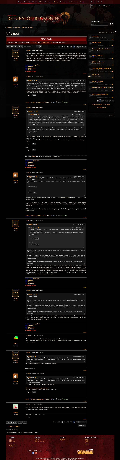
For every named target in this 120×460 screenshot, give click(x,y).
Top (86, 73)
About (82, 1)
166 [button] (83, 46)
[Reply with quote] (85, 50)
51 (17, 60)
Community (94, 37)
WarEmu (62, 440)
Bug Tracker (64, 1)
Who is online (13, 429)
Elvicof (15, 360)
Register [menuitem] (106, 6)
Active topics (106, 104)
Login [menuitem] (112, 6)
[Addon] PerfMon (97, 81)
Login (36, 440)
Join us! (11, 446)
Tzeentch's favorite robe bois (101, 49)
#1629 (28, 373)
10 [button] (110, 100)
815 (17, 414)
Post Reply (11, 46)
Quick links (95, 6)
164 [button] (77, 46)
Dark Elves (101, 56)
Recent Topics (105, 32)
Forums (11, 440)
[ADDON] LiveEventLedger (100, 94)
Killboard (48, 1)
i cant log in (96, 36)
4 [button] (105, 100)
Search (111, 24)
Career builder (74, 1)
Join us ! (27, 1)
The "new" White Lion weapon (101, 68)
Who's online (12, 441)
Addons (99, 43)
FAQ (102, 6)
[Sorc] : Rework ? (97, 55)
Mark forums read (101, 107)
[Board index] (38, 14)
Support (87, 439)
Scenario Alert (39, 102)
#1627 (28, 335)
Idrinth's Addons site (47, 42)
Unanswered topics (97, 104)
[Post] (26, 50)
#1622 (28, 76)
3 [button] (103, 100)
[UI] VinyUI (30, 27)
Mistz (15, 343)
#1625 (28, 220)
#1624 (28, 172)
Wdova (15, 412)
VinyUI (27, 102)
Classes (96, 56)
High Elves (99, 63)
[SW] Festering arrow (98, 62)
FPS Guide (32, 102)
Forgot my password (39, 441)
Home (20, 1)
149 (17, 362)
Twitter (86, 441)
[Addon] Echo (96, 42)
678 (17, 86)
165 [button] (80, 46)
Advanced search (96, 21)
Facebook (87, 440)
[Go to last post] (112, 39)
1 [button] (64, 46)
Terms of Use (33, 42)
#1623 (28, 107)
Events (99, 50)
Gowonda (62, 439)
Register (37, 439)
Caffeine (15, 84)
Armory (56, 1)
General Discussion (102, 37)
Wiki (41, 1)
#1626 (28, 290)
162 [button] (71, 46)
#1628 (28, 352)
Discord (87, 444)
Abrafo (16, 58)
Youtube (87, 442)
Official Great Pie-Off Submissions (102, 87)
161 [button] (68, 46)
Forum (35, 1)
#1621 (28, 50)
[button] (98, 101)
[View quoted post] (36, 80)
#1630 (28, 404)
